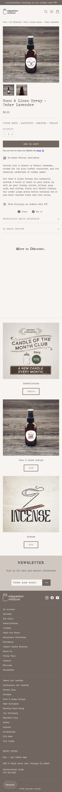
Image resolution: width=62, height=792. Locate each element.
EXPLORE (31, 391)
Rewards (7, 614)
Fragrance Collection (14, 637)
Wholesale (8, 642)
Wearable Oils (10, 718)
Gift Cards (8, 741)
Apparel (7, 727)
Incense (7, 694)
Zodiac (6, 722)
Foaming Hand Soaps (13, 708)
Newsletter (8, 670)
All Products (15, 22)
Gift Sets (7, 736)
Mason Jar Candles (13, 680)
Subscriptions (10, 623)
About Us (7, 651)
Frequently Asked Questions (21, 219)
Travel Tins (9, 690)
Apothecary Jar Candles (16, 685)
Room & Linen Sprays (14, 699)
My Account (9, 609)
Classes (7, 628)
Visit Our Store (11, 632)
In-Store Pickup (13, 229)
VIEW (31, 545)
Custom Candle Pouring (15, 646)
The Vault (8, 619)
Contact (7, 660)
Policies (7, 665)
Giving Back (9, 656)
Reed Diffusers (11, 704)
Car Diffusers (10, 713)
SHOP (31, 468)
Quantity (8, 129)
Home (5, 22)
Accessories (9, 732)
